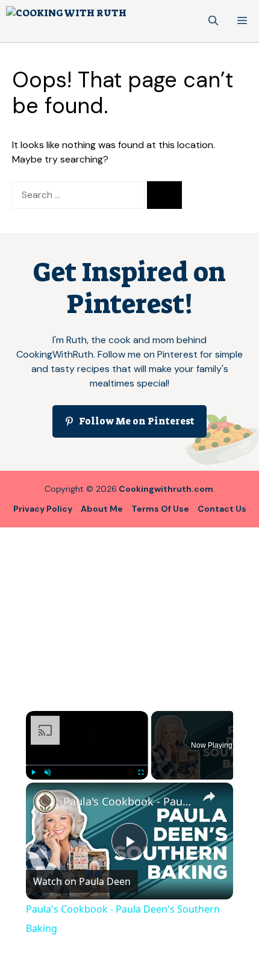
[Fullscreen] (141, 772)
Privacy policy (42, 508)
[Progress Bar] (87, 765)
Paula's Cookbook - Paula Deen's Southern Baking (127, 801)
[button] (213, 21)
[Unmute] (47, 772)
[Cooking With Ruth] (66, 21)
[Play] (33, 772)
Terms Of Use (160, 508)
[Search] (164, 195)
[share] (209, 796)
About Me (102, 508)
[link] (45, 802)
